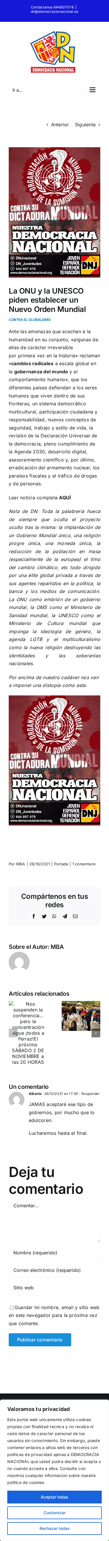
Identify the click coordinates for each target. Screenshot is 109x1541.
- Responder (89, 1093)
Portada (61, 864)
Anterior (60, 124)
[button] (13, 1033)
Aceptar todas (54, 1496)
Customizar (55, 1512)
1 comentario (84, 864)
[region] (54, 1470)
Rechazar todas (55, 1528)
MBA (20, 864)
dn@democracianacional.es (54, 11)
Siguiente (85, 124)
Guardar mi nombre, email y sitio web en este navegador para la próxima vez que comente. (54, 1315)
